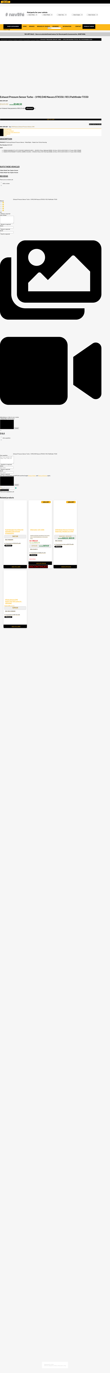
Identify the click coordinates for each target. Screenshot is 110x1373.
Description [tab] (7, 129)
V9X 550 (33, 39)
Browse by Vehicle (43, 26)
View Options (66, 566)
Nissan (15, 39)
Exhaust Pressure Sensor (25, 126)
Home (25, 26)
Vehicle (10, 39)
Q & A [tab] (5, 135)
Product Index (89, 26)
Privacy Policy (32, 475)
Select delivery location (95, 124)
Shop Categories (13, 26)
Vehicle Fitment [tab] (8, 131)
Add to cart (50, 119)
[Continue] (0, 430)
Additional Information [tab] (11, 132)
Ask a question (4, 490)
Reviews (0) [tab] (6, 134)
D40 (33, 126)
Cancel (16, 428)
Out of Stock (41, 563)
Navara (20, 39)
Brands (31, 26)
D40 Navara (27, 39)
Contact (78, 26)
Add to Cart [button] (16, 566)
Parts (37, 39)
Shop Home (4, 39)
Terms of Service (42, 475)
